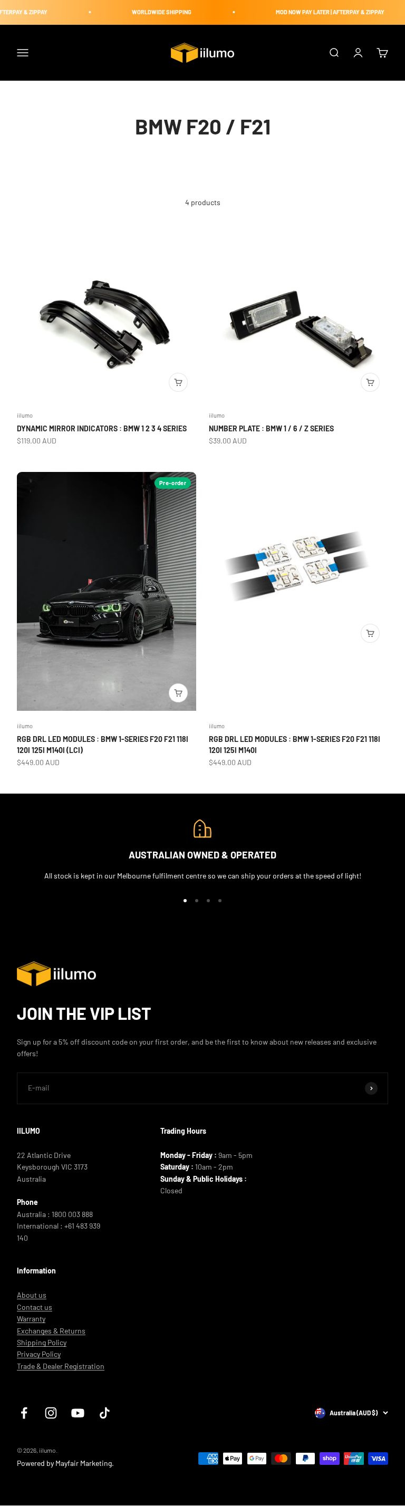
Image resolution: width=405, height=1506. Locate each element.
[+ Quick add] (178, 382)
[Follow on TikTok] (105, 1413)
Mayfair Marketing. (84, 1463)
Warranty (31, 1318)
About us (31, 1294)
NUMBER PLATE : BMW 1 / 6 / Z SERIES (271, 428)
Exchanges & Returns (51, 1330)
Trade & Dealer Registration (60, 1366)
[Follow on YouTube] (78, 1413)
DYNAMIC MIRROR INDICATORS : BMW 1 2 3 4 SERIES (102, 428)
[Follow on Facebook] (24, 1413)
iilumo (25, 415)
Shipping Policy (41, 1342)
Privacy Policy (39, 1353)
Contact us (34, 1306)
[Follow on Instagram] (51, 1413)
